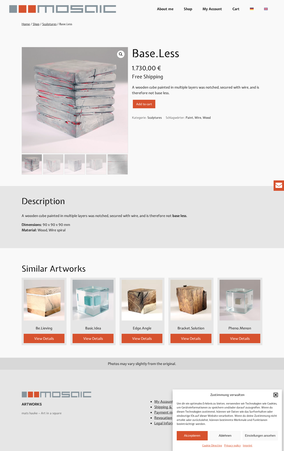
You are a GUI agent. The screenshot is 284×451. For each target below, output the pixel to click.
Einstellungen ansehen (260, 435)
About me (165, 9)
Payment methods (169, 412)
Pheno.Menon (239, 328)
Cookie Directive (212, 445)
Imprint (247, 445)
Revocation (163, 417)
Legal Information (168, 423)
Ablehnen (225, 435)
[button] (276, 395)
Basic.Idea (93, 328)
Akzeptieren (192, 435)
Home (26, 24)
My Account (212, 9)
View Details (44, 338)
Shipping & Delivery (170, 407)
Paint (189, 118)
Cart (236, 9)
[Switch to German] (252, 9)
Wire (198, 118)
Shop (188, 9)
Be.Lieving (44, 328)
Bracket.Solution (191, 328)
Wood (207, 118)
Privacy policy (232, 445)
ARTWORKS (32, 404)
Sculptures (49, 24)
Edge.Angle (142, 328)
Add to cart (144, 104)
